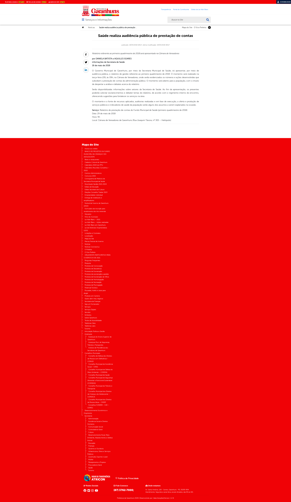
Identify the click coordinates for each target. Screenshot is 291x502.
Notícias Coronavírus (92, 247)
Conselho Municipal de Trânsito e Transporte (100, 387)
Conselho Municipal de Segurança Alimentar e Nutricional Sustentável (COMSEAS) (100, 380)
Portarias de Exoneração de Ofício (97, 277)
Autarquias (88, 334)
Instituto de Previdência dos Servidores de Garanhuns (97, 349)
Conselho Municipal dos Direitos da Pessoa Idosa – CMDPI (100, 401)
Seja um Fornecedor (92, 304)
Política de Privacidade (128, 478)
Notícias (91, 27)
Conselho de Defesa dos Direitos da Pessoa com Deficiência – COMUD (100, 358)
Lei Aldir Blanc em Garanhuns (95, 225)
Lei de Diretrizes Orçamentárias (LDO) (95, 229)
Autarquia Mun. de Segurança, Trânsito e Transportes (99, 343)
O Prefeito (88, 249)
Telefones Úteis (90, 323)
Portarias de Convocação (94, 266)
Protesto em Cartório (92, 296)
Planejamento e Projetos (97, 462)
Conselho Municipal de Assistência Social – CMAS (100, 365)
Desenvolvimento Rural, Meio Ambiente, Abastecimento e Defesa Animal (100, 437)
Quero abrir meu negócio (94, 299)
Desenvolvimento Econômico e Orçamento (95, 412)
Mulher (90, 459)
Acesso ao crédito (91, 149)
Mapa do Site (187, 27)
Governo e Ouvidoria (95, 449)
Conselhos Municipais (92, 353)
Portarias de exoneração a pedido (97, 274)
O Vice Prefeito (200, 27)
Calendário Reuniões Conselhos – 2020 (96, 169)
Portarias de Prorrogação (94, 285)
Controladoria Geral (95, 429)
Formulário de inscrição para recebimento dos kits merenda (95, 210)
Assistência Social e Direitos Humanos (97, 423)
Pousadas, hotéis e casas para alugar (95, 292)
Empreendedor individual (94, 195)
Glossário (88, 214)
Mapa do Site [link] (57, 2)
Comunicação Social (95, 427)
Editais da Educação (92, 187)
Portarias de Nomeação (93, 282)
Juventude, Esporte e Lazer (98, 457)
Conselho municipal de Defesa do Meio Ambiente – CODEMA (100, 371)
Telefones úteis (90, 326)
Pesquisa (88, 263)
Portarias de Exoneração (93, 271)
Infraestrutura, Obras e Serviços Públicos (98, 453)
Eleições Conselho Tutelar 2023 (96, 192)
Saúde (90, 468)
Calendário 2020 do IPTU (94, 165)
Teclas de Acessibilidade (93, 320)
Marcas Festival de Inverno (94, 241)
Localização (89, 236)
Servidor (88, 312)
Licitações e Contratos (92, 233)
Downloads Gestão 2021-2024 (96, 184)
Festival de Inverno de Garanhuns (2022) (96, 204)
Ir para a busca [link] (15, 2)
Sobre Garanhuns (91, 318)
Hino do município (91, 217)
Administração (93, 419)
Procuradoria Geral (95, 465)
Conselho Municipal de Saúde (99, 375)
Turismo (87, 329)
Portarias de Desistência (93, 269)
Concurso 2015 (90, 176)
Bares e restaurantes (92, 159)
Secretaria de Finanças (92, 301)
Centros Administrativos (93, 173)
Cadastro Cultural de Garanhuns (96, 162)
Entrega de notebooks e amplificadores (93, 199)
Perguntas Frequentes (92, 260)
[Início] (83, 27)
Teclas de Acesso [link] (37, 2)
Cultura (90, 432)
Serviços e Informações (98, 19)
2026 (136, 498)
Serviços (88, 307)
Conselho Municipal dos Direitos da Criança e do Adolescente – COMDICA (100, 394)
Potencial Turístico (91, 288)
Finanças (91, 446)
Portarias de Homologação (94, 279)
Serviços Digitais (90, 309)
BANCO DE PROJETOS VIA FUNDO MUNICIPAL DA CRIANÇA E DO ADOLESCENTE (97, 154)
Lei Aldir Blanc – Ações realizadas (96, 222)
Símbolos (88, 315)
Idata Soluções (158, 498)
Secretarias (88, 416)
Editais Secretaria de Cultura (94, 189)
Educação (91, 443)
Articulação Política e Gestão (95, 331)
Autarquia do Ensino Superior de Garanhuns (100, 338)
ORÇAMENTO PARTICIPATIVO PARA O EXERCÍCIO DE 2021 (97, 256)
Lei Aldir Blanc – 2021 (92, 219)
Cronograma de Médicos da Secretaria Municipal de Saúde (94, 180)
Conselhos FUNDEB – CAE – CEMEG (98, 406)
